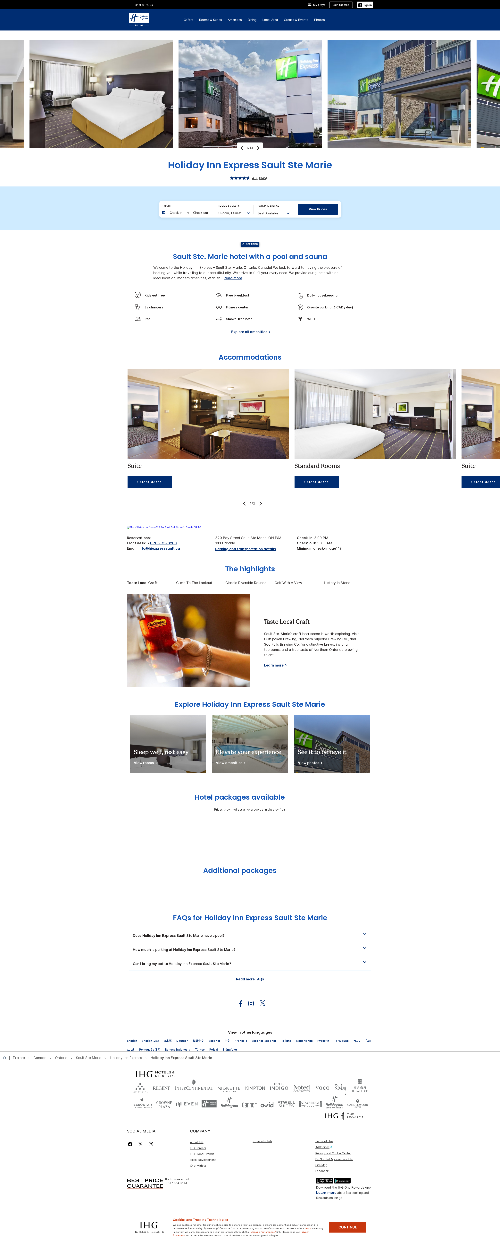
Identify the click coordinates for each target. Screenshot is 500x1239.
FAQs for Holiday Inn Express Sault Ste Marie (250, 918)
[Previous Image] (242, 147)
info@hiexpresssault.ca (159, 548)
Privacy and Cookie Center (333, 1153)
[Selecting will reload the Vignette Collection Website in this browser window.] (229, 1087)
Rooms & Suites (210, 20)
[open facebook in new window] (239, 1003)
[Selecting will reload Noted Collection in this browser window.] (302, 1087)
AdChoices (322, 1147)
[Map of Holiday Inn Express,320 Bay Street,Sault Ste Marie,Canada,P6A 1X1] (164, 527)
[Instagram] (151, 1144)
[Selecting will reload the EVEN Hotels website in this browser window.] (187, 1104)
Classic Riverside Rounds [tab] (245, 583)
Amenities (235, 20)
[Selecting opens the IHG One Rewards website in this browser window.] (344, 1116)
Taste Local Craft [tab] (142, 583)
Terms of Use (324, 1141)
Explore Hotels (262, 1141)
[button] (365, 5)
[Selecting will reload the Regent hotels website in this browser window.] (161, 1087)
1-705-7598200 (163, 543)
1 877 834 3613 (176, 1183)
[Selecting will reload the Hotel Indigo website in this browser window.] (279, 1087)
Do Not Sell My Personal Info (334, 1159)
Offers (188, 20)
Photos (319, 20)
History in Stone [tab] (337, 583)
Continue (347, 1227)
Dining (252, 20)
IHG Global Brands (202, 1154)
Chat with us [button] (144, 5)
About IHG (197, 1142)
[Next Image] (257, 147)
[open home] (6, 1057)
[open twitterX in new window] (260, 1003)
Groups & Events (296, 20)
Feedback (322, 1171)
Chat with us (198, 1165)
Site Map (321, 1165)
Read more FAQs (250, 979)
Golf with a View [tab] (288, 583)
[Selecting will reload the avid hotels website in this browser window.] (267, 1104)
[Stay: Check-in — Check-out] (186, 213)
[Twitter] (140, 1144)
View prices (318, 209)
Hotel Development (203, 1159)
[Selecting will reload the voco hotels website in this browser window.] (322, 1087)
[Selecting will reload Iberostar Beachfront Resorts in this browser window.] (142, 1104)
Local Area (270, 20)
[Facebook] (131, 1144)
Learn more (274, 665)
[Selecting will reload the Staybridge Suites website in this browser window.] (310, 1104)
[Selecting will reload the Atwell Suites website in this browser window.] (286, 1104)
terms (308, 1228)
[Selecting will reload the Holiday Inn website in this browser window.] (229, 1104)
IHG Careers (198, 1148)
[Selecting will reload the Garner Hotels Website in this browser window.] (249, 1104)
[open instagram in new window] (249, 1003)
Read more (233, 278)
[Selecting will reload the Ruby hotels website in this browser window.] (340, 1087)
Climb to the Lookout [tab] (194, 583)
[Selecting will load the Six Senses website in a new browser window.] (140, 1087)
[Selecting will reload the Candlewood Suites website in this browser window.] (357, 1104)
